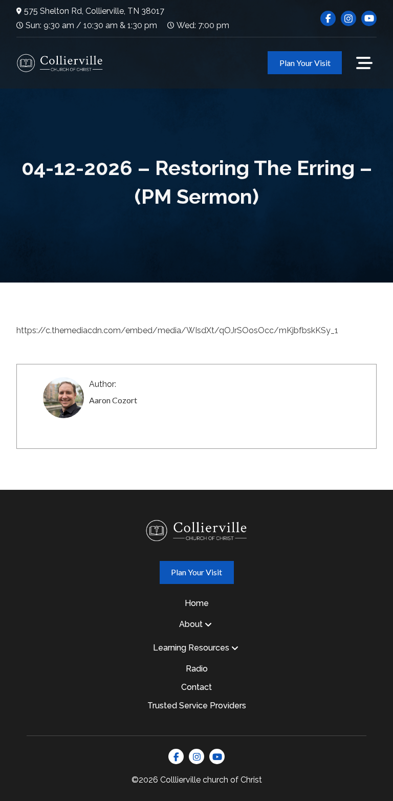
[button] (364, 63)
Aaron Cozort (113, 400)
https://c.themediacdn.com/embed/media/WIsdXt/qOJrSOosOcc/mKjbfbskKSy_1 (177, 330)
